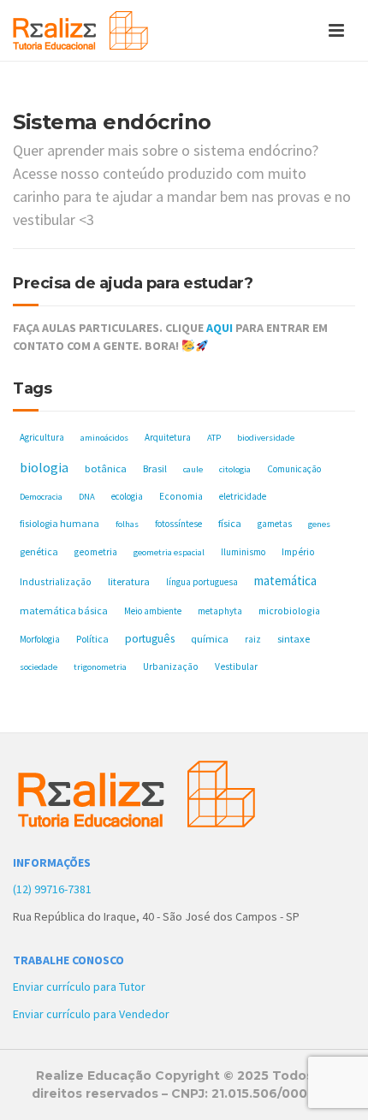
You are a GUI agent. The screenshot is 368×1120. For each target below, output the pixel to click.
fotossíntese (178, 524)
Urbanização (171, 667)
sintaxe (293, 638)
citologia (235, 469)
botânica (106, 468)
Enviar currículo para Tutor (79, 986)
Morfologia (40, 639)
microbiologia (289, 610)
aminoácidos (104, 437)
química (210, 638)
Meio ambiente (152, 611)
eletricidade (242, 496)
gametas (275, 524)
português (150, 638)
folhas (127, 524)
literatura (129, 581)
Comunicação (294, 469)
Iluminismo (243, 552)
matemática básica (64, 610)
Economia (181, 496)
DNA (87, 496)
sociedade (38, 667)
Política (92, 638)
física (229, 523)
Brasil (155, 468)
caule (193, 469)
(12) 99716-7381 (52, 889)
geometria (95, 552)
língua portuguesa (202, 582)
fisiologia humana (59, 523)
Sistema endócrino (112, 122)
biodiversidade (265, 437)
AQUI (219, 327)
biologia (44, 467)
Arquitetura (168, 437)
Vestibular (236, 667)
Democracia (41, 496)
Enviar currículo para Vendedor (91, 1014)
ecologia (127, 496)
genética (39, 551)
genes (319, 524)
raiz (253, 639)
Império (298, 552)
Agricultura (42, 437)
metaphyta (220, 611)
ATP (214, 437)
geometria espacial (169, 552)
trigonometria (100, 667)
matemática (285, 580)
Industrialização (56, 581)
